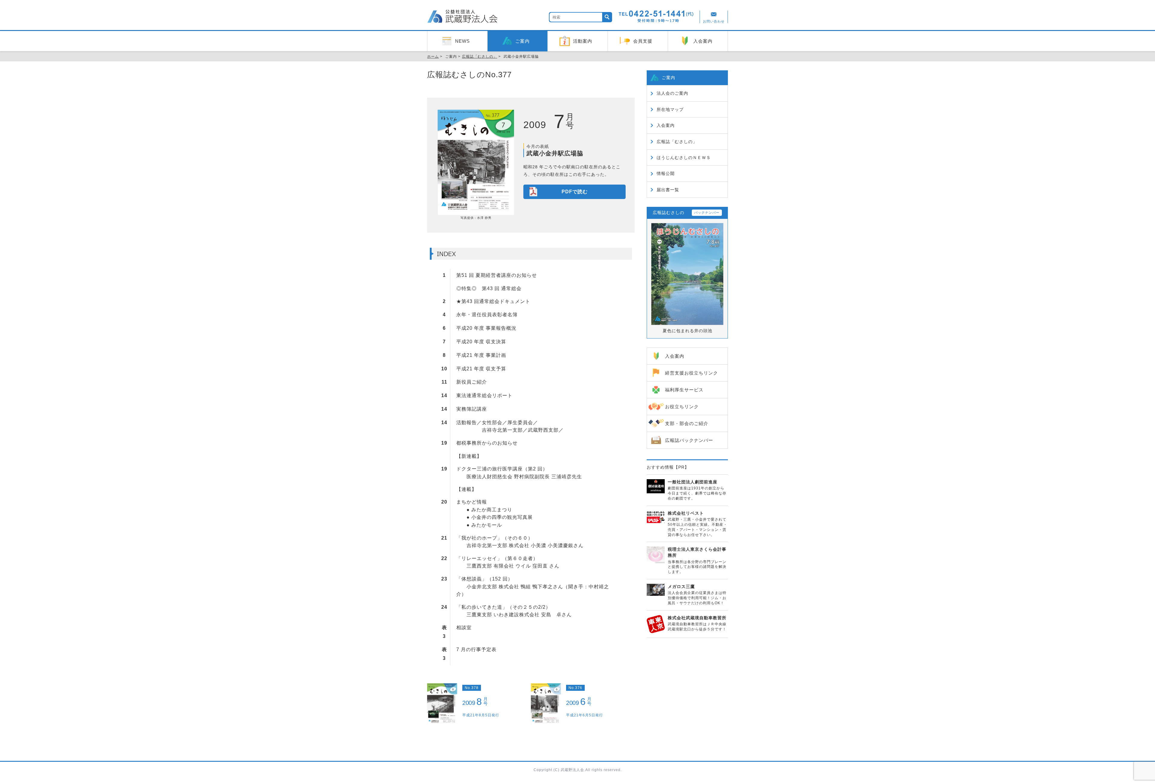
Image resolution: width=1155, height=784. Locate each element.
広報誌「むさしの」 (677, 141)
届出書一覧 (668, 189)
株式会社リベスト (686, 513)
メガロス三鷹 (681, 586)
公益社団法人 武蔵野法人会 (463, 17)
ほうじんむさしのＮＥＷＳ (684, 157)
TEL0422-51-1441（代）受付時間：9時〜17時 (656, 17)
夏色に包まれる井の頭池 (687, 330)
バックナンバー (706, 212)
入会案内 (666, 125)
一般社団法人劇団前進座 (692, 481)
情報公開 (666, 173)
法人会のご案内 (672, 93)
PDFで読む (575, 191)
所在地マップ (670, 109)
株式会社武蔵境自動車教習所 (697, 617)
